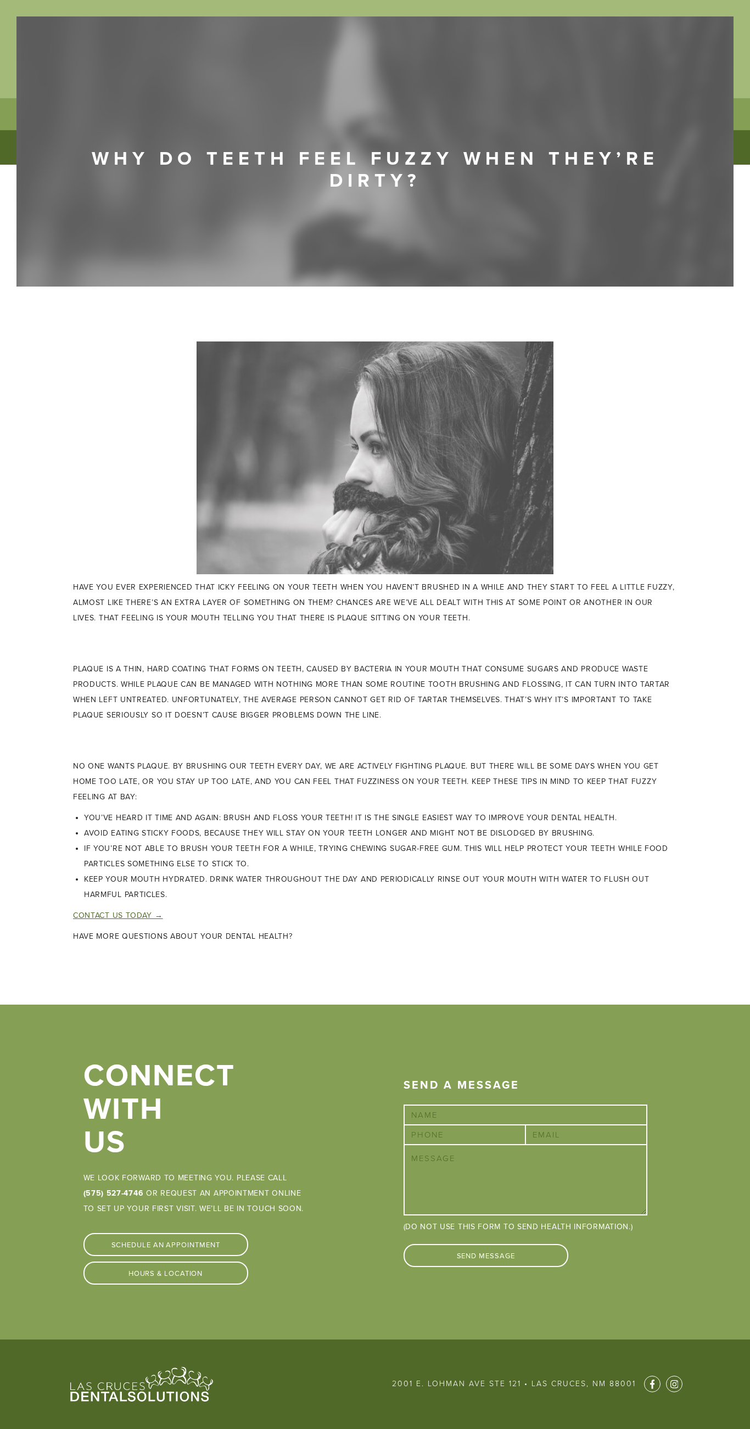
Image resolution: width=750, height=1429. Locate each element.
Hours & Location (165, 1273)
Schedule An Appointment (165, 1245)
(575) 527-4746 (113, 1193)
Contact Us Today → (118, 915)
